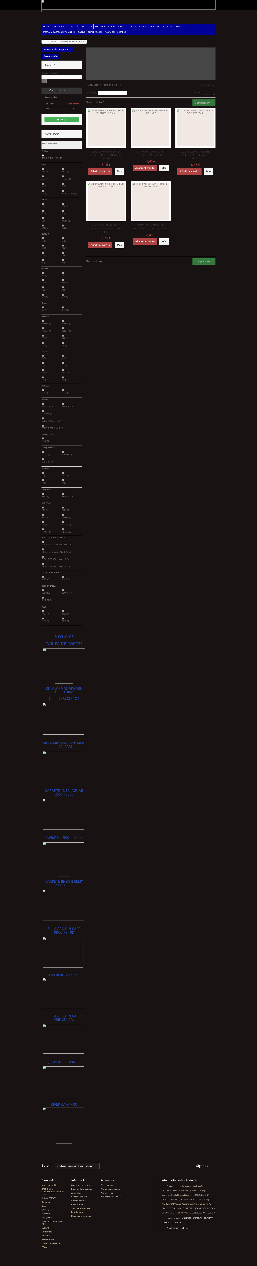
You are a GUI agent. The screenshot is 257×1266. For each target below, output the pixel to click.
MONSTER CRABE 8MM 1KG (56, 552)
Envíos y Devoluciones (81, 1189)
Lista (214, 95)
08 (64, 263)
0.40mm (46, 331)
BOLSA (66, 525)
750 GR (46, 532)
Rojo (44, 172)
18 (43, 248)
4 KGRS (67, 532)
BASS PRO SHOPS (51, 158)
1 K (44, 525)
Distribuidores (95, 32)
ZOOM (89, 26)
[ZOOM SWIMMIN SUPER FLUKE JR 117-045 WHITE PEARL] (195, 127)
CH (44, 193)
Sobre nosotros (78, 1201)
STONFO (111, 26)
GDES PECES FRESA (52, 421)
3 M (44, 228)
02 (43, 186)
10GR (45, 621)
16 (64, 241)
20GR (65, 614)
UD (44, 310)
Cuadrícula (206, 95)
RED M (46, 593)
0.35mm (46, 324)
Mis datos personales (111, 1197)
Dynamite (142, 26)
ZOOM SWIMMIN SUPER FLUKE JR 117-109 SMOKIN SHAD (106, 228)
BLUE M (46, 600)
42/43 (45, 380)
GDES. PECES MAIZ (52, 428)
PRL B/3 (67, 455)
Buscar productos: (49, 73)
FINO (45, 496)
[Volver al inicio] (44, 41)
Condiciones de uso (80, 1197)
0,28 (65, 338)
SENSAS (132, 26)
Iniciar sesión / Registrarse (57, 49)
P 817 (65, 393)
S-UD (45, 579)
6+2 (44, 297)
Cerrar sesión (50, 56)
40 (43, 483)
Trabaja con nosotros (115, 32)
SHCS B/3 (47, 462)
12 (43, 255)
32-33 (65, 475)
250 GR (66, 517)
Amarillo (66, 179)
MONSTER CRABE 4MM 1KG (56, 545)
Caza (152, 26)
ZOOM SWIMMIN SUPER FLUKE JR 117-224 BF (151, 153)
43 (64, 483)
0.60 (44, 290)
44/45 (65, 380)
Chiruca (177, 26)
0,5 (44, 275)
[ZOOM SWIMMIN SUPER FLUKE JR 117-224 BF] (150, 127)
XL (64, 365)
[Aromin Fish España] (69, 15)
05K (44, 517)
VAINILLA (47, 406)
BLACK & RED (69, 193)
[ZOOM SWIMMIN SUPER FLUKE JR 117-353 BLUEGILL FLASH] (106, 127)
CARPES (46, 414)
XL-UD (66, 579)
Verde (65, 172)
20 (64, 248)
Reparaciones (77, 1204)
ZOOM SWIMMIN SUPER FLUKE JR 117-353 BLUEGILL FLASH (106, 155)
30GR (45, 614)
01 (43, 263)
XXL (44, 373)
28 (43, 475)
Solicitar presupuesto (81, 1208)
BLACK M (67, 593)
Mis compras (107, 1185)
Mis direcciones (108, 1193)
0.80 (65, 290)
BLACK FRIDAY (48, 1198)
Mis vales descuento (110, 1189)
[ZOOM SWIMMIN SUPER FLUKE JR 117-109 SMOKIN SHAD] (106, 201)
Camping (81, 32)
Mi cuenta (107, 1180)
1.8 (44, 338)
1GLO (45, 441)
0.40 (65, 283)
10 (64, 255)
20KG (65, 510)
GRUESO (67, 496)
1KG (44, 510)
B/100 (65, 310)
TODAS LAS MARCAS (75, 26)
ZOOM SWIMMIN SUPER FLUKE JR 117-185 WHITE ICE (151, 226)
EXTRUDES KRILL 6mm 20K (55, 566)
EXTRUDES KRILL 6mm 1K (55, 559)
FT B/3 (45, 455)
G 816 (45, 393)
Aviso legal (76, 1193)
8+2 (65, 297)
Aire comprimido (164, 26)
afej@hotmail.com (180, 1228)
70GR (65, 621)
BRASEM (67, 406)
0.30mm (66, 324)
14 (43, 241)
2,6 (64, 345)
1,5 (44, 283)
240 (65, 228)
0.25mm (66, 331)
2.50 (65, 206)
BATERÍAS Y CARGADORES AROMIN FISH (59, 32)
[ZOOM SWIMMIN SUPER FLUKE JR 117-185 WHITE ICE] (150, 201)
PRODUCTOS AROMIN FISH (54, 26)
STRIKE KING (100, 26)
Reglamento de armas (81, 1216)
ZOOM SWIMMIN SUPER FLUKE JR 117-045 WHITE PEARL (195, 155)
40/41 (65, 373)
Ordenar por (91, 93)
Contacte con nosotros (81, 1185)
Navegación (46, 1217)
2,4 (44, 345)
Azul (44, 179)
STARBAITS (122, 26)
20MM (66, 221)
